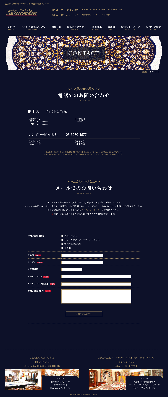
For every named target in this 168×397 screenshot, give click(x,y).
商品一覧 (56, 28)
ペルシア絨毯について (33, 28)
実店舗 (111, 28)
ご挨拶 (11, 28)
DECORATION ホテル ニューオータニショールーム (126, 357)
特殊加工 (97, 28)
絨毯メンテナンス (76, 28)
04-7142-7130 (69, 9)
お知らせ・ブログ (130, 28)
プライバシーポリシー (91, 210)
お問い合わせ (153, 28)
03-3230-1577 (69, 15)
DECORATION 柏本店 (42, 357)
